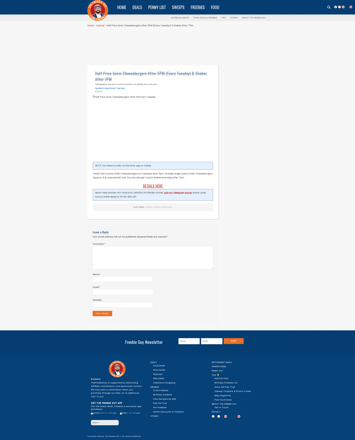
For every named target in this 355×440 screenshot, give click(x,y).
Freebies (198, 7)
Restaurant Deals (222, 362)
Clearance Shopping (164, 382)
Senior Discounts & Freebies (168, 411)
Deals (137, 7)
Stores (154, 416)
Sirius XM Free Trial (225, 387)
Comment (99, 244)
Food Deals (159, 365)
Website (97, 300)
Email (96, 287)
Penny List (157, 7)
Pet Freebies (160, 407)
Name (97, 274)
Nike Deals (158, 378)
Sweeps (178, 7)
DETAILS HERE (153, 185)
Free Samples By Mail (164, 399)
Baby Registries (223, 395)
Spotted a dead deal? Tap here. (110, 88)
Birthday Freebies (162, 394)
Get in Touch (222, 407)
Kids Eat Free (160, 403)
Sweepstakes (219, 366)
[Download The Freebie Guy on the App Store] (104, 415)
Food (215, 7)
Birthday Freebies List (226, 382)
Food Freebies (160, 390)
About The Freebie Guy (224, 404)
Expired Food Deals (163, 207)
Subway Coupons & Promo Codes (233, 391)
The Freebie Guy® (97, 10)
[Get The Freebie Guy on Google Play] (131, 415)
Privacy (216, 411)
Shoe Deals (159, 370)
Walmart (158, 374)
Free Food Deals (223, 399)
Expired (100, 25)
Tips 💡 (215, 375)
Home (121, 7)
